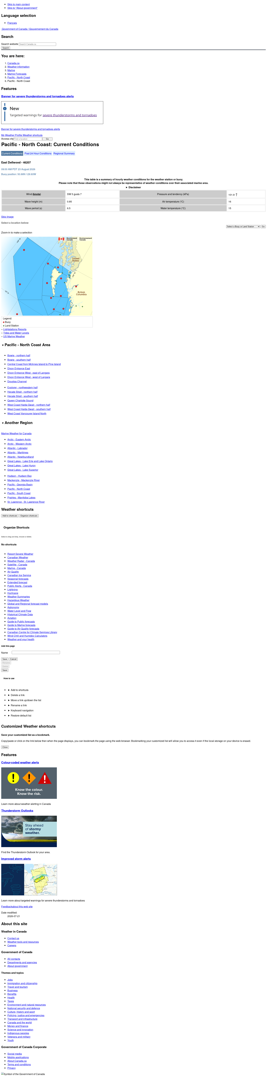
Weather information (18, 66)
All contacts (13, 959)
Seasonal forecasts (17, 579)
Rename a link (19, 705)
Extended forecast (17, 582)
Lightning (12, 589)
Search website (9, 44)
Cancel (13, 659)
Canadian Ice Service (19, 575)
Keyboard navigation (22, 710)
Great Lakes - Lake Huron (21, 465)
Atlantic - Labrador (17, 448)
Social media (14, 1053)
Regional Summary (64, 153)
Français (12, 23)
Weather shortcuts (32, 135)
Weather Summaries (18, 596)
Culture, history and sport (21, 1012)
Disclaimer (135, 187)
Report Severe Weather (20, 554)
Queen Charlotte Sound (20, 400)
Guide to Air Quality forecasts (23, 628)
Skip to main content (18, 4)
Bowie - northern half (18, 355)
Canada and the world (19, 1022)
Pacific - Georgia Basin (20, 484)
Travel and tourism (17, 987)
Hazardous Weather (18, 600)
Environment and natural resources (26, 1004)
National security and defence (23, 1008)
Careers (11, 945)
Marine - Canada (16, 568)
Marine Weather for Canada (16, 433)
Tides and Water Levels (16, 333)
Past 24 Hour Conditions (38, 153)
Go (47, 139)
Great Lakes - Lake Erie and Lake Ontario (30, 461)
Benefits (11, 994)
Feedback (17, 906)
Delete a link (18, 695)
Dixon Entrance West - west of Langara (28, 377)
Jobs (10, 979)
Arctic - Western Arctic (19, 444)
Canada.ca (13, 63)
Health (11, 997)
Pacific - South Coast (18, 493)
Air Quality (13, 571)
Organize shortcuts (28, 516)
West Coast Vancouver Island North (26, 413)
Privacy (11, 1068)
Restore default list (21, 715)
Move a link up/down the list (26, 700)
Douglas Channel (17, 381)
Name (4, 652)
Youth (10, 1040)
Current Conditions (12, 153)
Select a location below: (15, 222)
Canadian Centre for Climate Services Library (32, 632)
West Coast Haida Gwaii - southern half (29, 409)
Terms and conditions (19, 1064)
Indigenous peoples (18, 1033)
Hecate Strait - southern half (22, 396)
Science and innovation (20, 1029)
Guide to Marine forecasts (21, 625)
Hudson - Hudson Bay (19, 476)
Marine (11, 70)
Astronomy (13, 607)
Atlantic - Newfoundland (20, 457)
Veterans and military (18, 1036)
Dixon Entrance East (18, 368)
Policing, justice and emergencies (25, 1015)
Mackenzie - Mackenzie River (23, 480)
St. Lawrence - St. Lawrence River (26, 502)
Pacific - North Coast (18, 77)
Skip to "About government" (22, 8)
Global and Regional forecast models (27, 603)
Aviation (11, 618)
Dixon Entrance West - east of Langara (28, 372)
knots (36, 194)
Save (4, 659)
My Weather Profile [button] (12, 135)
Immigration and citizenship (22, 983)
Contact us (13, 938)
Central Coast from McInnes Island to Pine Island (34, 364)
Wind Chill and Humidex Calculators (27, 635)
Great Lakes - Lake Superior (22, 470)
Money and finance (17, 1026)
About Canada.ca (17, 1061)
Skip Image (7, 216)
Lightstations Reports (14, 329)
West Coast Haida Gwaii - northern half (28, 405)
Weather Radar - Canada (21, 561)
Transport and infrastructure (22, 1019)
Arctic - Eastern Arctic (19, 439)
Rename (6, 663)
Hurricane (12, 593)
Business (12, 990)
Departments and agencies (22, 962)
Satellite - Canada (17, 564)
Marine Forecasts (16, 74)
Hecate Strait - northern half (22, 392)
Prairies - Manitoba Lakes (21, 497)
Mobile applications (18, 1057)
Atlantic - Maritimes (17, 452)
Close (5, 747)
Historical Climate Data (20, 614)
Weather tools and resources (23, 942)
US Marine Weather (14, 336)
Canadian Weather (17, 557)
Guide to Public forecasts (21, 621)
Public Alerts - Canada (19, 586)
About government (17, 966)
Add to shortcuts (9, 516)
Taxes (10, 1001)
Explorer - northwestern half (22, 387)
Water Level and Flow (19, 611)
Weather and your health (20, 639)
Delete (5, 666)
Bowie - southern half (19, 359)
